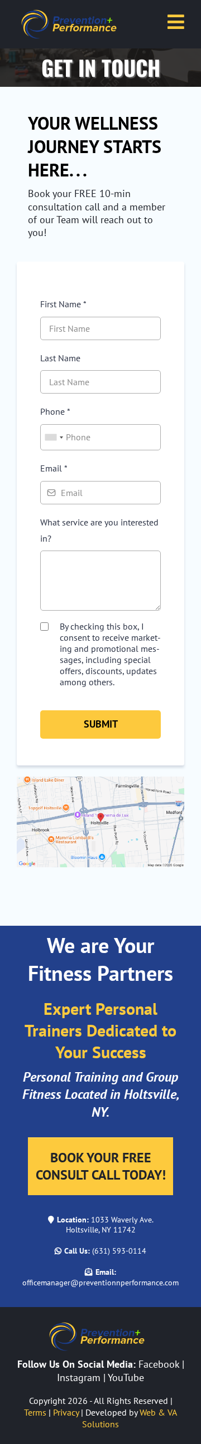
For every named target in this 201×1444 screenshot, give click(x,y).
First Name (63, 304)
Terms (35, 1412)
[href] (100, 821)
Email (54, 468)
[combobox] (53, 437)
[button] (176, 24)
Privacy (66, 1412)
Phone (55, 411)
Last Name (60, 358)
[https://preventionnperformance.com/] (72, 22)
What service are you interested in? (99, 530)
